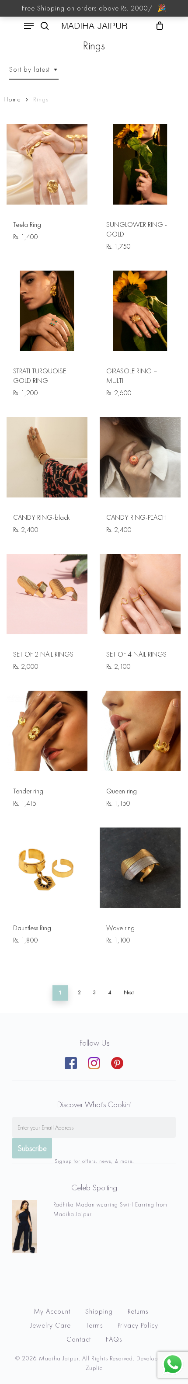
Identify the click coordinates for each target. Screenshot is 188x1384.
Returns (138, 1311)
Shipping (99, 1311)
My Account (52, 1311)
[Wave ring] (140, 867)
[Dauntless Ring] (46, 867)
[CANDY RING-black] (46, 457)
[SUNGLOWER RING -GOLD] (140, 164)
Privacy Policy (138, 1325)
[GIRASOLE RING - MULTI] (140, 310)
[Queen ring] (140, 730)
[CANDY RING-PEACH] (140, 457)
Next (129, 992)
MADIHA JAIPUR (94, 25)
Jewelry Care (50, 1325)
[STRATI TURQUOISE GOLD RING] (46, 310)
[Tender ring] (46, 730)
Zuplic (94, 1368)
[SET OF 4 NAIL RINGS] (140, 594)
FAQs (114, 1339)
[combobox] (34, 69)
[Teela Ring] (46, 164)
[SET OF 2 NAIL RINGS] (46, 594)
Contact (78, 1339)
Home (12, 99)
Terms (94, 1325)
